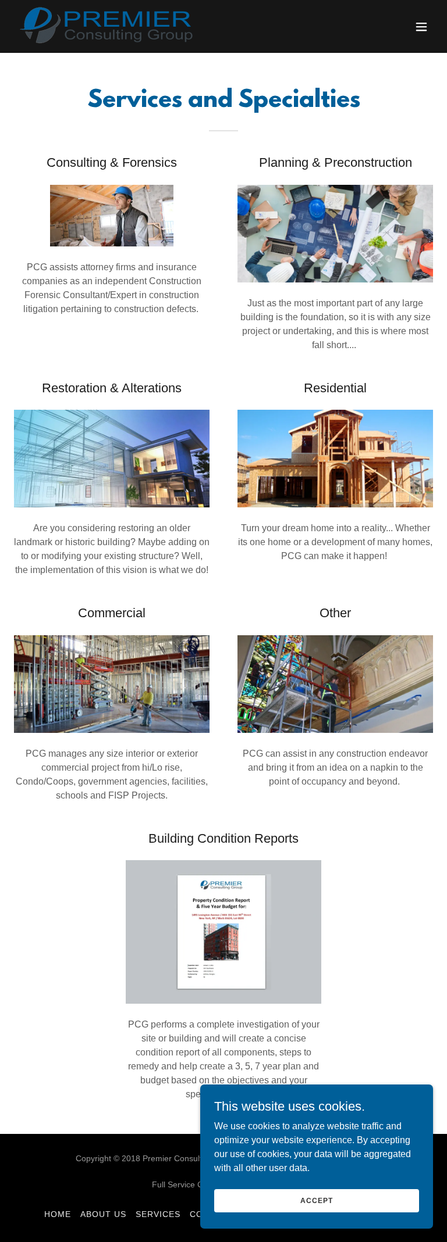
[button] (421, 26)
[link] (108, 26)
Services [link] (158, 1214)
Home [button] (57, 1214)
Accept (316, 1200)
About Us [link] (103, 1214)
